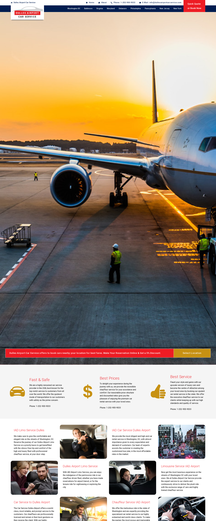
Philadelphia (135, 9)
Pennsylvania (150, 9)
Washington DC (74, 9)
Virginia (99, 9)
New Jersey (165, 9)
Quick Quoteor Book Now (194, 6)
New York (178, 9)
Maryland (111, 9)
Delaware (122, 9)
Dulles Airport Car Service (24, 3)
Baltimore (88, 9)
